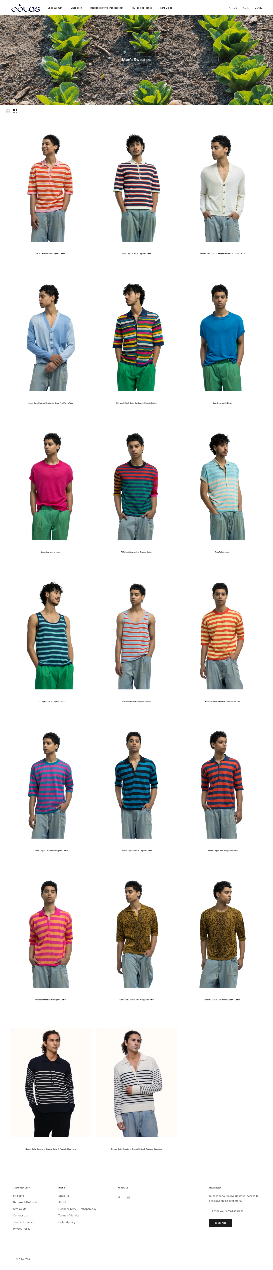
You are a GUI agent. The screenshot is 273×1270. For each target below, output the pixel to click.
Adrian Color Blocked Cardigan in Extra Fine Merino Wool (222, 254)
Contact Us (20, 1215)
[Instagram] (128, 1197)
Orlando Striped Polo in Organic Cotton (136, 851)
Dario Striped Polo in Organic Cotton (50, 254)
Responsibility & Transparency (106, 7)
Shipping (18, 1195)
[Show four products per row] (15, 111)
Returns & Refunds (25, 1202)
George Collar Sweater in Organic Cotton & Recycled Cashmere (50, 1149)
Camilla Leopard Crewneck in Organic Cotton (222, 1000)
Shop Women (55, 7)
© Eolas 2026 (23, 1259)
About (62, 1202)
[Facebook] (119, 1197)
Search (245, 8)
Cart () (259, 7)
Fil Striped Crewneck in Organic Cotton (136, 552)
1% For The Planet (142, 7)
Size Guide (19, 1209)
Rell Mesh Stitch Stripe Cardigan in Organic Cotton (136, 403)
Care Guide (166, 7)
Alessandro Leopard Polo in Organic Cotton (136, 1000)
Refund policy (67, 1222)
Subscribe (220, 1223)
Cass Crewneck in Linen (222, 403)
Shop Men (76, 7)
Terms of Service (23, 1222)
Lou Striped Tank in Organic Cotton (51, 701)
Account (233, 8)
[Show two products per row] (8, 111)
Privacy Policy (21, 1228)
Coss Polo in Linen (222, 552)
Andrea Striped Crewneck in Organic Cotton (222, 701)
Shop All (63, 1195)
